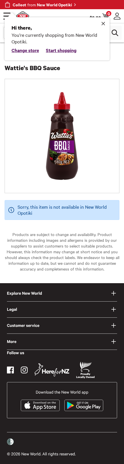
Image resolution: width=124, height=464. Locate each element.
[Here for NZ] (52, 370)
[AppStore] (40, 405)
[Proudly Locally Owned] (85, 370)
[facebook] (10, 370)
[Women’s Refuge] (10, 441)
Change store (25, 50)
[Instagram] (24, 370)
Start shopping (61, 50)
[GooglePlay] (83, 405)
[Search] (115, 33)
